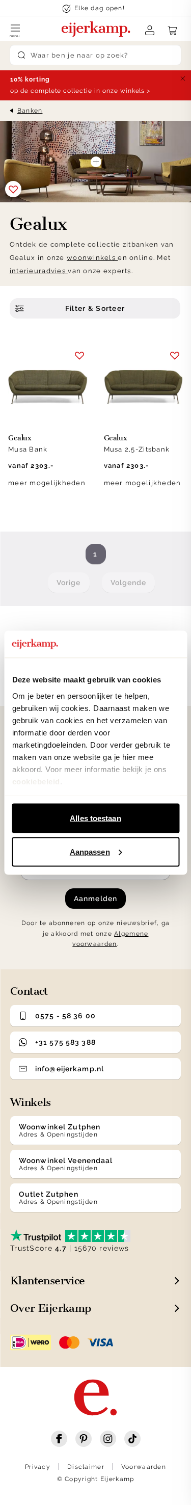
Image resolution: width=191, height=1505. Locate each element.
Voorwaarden (143, 1467)
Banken (30, 111)
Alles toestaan (95, 818)
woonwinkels (92, 257)
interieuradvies (39, 271)
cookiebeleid (36, 781)
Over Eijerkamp (50, 1308)
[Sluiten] (182, 78)
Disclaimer (85, 1467)
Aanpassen (90, 851)
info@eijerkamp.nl (69, 1069)
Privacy (37, 1467)
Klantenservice (47, 1280)
